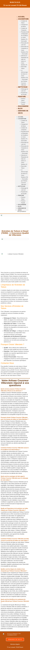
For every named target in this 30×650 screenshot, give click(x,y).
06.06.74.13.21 (15, 2)
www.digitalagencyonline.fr (12, 634)
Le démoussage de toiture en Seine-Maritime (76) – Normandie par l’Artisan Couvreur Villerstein (24, 78)
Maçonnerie (23, 106)
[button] (15, 390)
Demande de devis (23, 112)
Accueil (21, 17)
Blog (20, 108)
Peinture (22, 96)
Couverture (23, 19)
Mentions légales (15, 644)
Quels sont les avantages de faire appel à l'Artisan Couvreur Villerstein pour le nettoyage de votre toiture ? (14, 478)
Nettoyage (22, 87)
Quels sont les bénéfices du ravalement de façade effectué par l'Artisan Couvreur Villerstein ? (15, 601)
